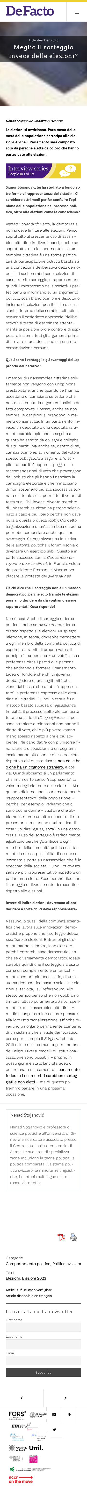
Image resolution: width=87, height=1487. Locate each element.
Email (10, 1353)
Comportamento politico (28, 1263)
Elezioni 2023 (34, 1278)
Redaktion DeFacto (48, 120)
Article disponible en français (29, 1296)
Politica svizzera (66, 1263)
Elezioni (13, 1278)
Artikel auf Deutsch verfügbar (28, 1290)
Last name (14, 1336)
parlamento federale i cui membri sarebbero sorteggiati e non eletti (43, 1075)
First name (14, 1320)
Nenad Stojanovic (19, 120)
